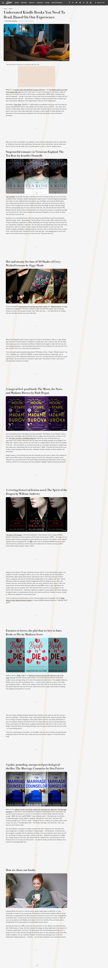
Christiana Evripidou (11, 21)
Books (10, 8)
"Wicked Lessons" (56, 307)
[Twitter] (84, 3)
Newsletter (101, 3)
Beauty (32, 3)
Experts (24, 3)
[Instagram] (80, 3)
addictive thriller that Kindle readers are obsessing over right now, (36, 810)
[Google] (87, 3)
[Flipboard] (76, 3)
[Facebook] (69, 3)
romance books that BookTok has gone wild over (29, 90)
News (17, 3)
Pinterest (64, 302)
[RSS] (91, 3)
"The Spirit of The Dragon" (14, 535)
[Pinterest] (73, 3)
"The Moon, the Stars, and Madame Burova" (22, 438)
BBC (31, 542)
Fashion (40, 3)
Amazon (64, 192)
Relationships (57, 3)
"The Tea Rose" (10, 197)
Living (47, 3)
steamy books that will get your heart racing (32, 307)
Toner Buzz (17, 105)
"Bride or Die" (20, 675)
